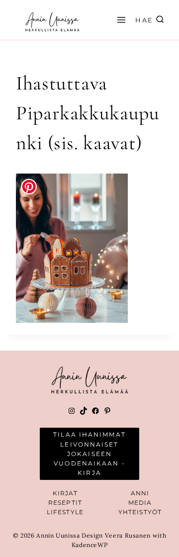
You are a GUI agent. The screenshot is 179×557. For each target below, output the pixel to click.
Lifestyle (65, 512)
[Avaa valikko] (119, 19)
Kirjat (65, 493)
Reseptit (65, 502)
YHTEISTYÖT (140, 512)
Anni (140, 493)
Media (140, 502)
